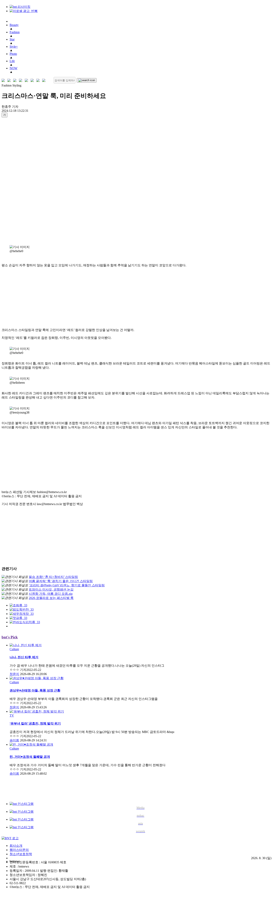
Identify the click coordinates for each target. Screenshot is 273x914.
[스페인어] (33, 80)
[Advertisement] (18, 181)
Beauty (14, 25)
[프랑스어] (27, 80)
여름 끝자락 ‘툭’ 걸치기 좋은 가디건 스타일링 (61, 581)
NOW (13, 68)
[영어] (9, 80)
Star (12, 39)
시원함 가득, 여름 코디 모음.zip (51, 593)
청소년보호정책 (21, 854)
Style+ (14, 46)
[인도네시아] (44, 80)
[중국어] (21, 80)
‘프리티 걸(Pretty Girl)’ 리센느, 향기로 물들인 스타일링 (67, 585)
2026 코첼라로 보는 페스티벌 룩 (51, 598)
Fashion (15, 32)
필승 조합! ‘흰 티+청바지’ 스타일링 (53, 577)
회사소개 (16, 845)
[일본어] (15, 80)
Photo (13, 53)
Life (12, 61)
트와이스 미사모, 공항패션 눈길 (51, 589)
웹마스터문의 (19, 850)
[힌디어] (38, 80)
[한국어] (4, 80)
